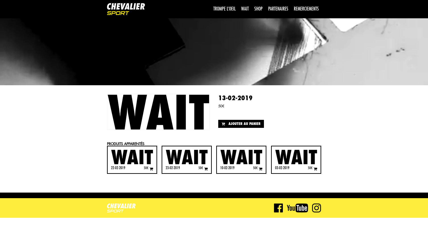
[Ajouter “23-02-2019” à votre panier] (206, 169)
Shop (258, 8)
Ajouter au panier (244, 124)
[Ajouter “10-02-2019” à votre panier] (260, 169)
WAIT (245, 8)
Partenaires (278, 8)
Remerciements (306, 8)
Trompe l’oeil (224, 8)
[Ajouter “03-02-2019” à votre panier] (315, 169)
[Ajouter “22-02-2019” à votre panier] (151, 169)
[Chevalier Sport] (126, 9)
